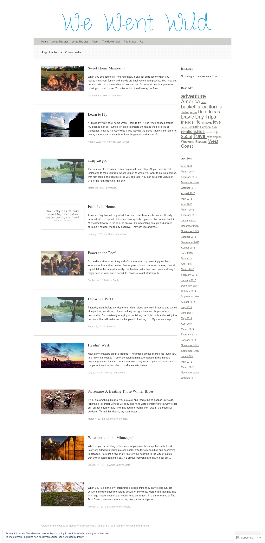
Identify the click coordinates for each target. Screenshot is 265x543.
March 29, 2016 (96, 187)
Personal (205, 127)
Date (194, 112)
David (187, 116)
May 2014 (186, 318)
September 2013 (190, 350)
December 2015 (190, 226)
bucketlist (191, 106)
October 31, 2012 (97, 464)
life (197, 121)
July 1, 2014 (94, 372)
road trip (211, 131)
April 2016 (186, 204)
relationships (193, 131)
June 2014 (187, 312)
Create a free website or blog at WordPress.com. (68, 525)
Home (44, 41)
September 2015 (190, 242)
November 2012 (190, 372)
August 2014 (188, 302)
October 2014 (188, 291)
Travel (200, 135)
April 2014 (186, 323)
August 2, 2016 (96, 141)
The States (130, 41)
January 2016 (188, 220)
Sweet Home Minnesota (106, 68)
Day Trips (205, 116)
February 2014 (189, 334)
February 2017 (189, 177)
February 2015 (189, 274)
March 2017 (187, 171)
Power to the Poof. (102, 252)
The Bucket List (111, 41)
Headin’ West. (99, 345)
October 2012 (188, 378)
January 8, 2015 (96, 234)
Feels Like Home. (102, 206)
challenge (186, 112)
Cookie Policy (76, 536)
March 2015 (187, 269)
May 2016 (186, 198)
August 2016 (188, 193)
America (111, 141)
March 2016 (187, 209)
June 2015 (187, 253)
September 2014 (190, 296)
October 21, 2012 (97, 506)
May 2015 (186, 258)
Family (116, 280)
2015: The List (60, 41)
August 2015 (188, 247)
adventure (193, 96)
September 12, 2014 (98, 280)
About (95, 41)
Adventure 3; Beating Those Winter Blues (121, 391)
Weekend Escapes (194, 141)
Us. (142, 41)
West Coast (123, 141)
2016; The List (80, 41)
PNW (214, 127)
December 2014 (190, 285)
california (212, 106)
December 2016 (190, 182)
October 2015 (188, 236)
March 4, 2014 (95, 418)
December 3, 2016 (97, 95)
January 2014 (188, 340)
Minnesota (116, 95)
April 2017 (186, 166)
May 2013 (186, 361)
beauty (204, 102)
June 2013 (187, 356)
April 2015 (186, 264)
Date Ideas (209, 111)
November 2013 (190, 345)
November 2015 (190, 231)
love (217, 122)
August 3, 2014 (96, 326)
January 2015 (188, 280)
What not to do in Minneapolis (112, 437)
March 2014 (187, 329)
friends (187, 122)
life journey (207, 122)
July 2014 (186, 307)
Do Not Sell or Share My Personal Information (123, 525)
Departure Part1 (100, 298)
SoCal (186, 136)
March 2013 (187, 367)
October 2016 (188, 188)
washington (214, 137)
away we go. (97, 160)
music (194, 126)
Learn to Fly (97, 114)
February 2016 (189, 215)
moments (185, 127)
